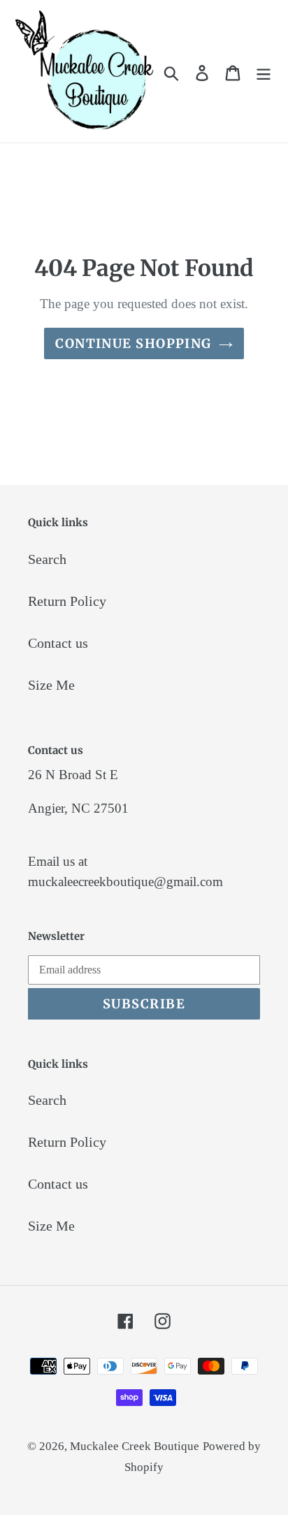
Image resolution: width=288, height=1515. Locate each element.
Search (47, 559)
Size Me (51, 685)
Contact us (58, 643)
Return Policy (67, 601)
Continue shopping (133, 343)
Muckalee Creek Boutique (134, 1446)
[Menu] (263, 71)
